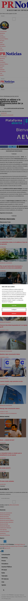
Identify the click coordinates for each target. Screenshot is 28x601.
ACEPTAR (14, 305)
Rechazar (14, 313)
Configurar (14, 309)
